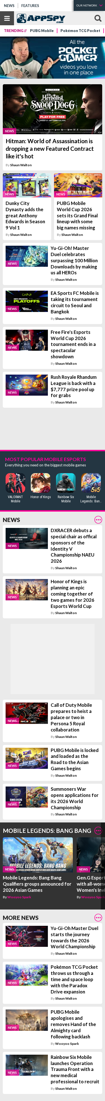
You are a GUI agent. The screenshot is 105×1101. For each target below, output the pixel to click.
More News (21, 917)
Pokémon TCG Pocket (80, 31)
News (9, 5)
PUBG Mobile (42, 31)
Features (30, 5)
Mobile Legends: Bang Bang (47, 830)
